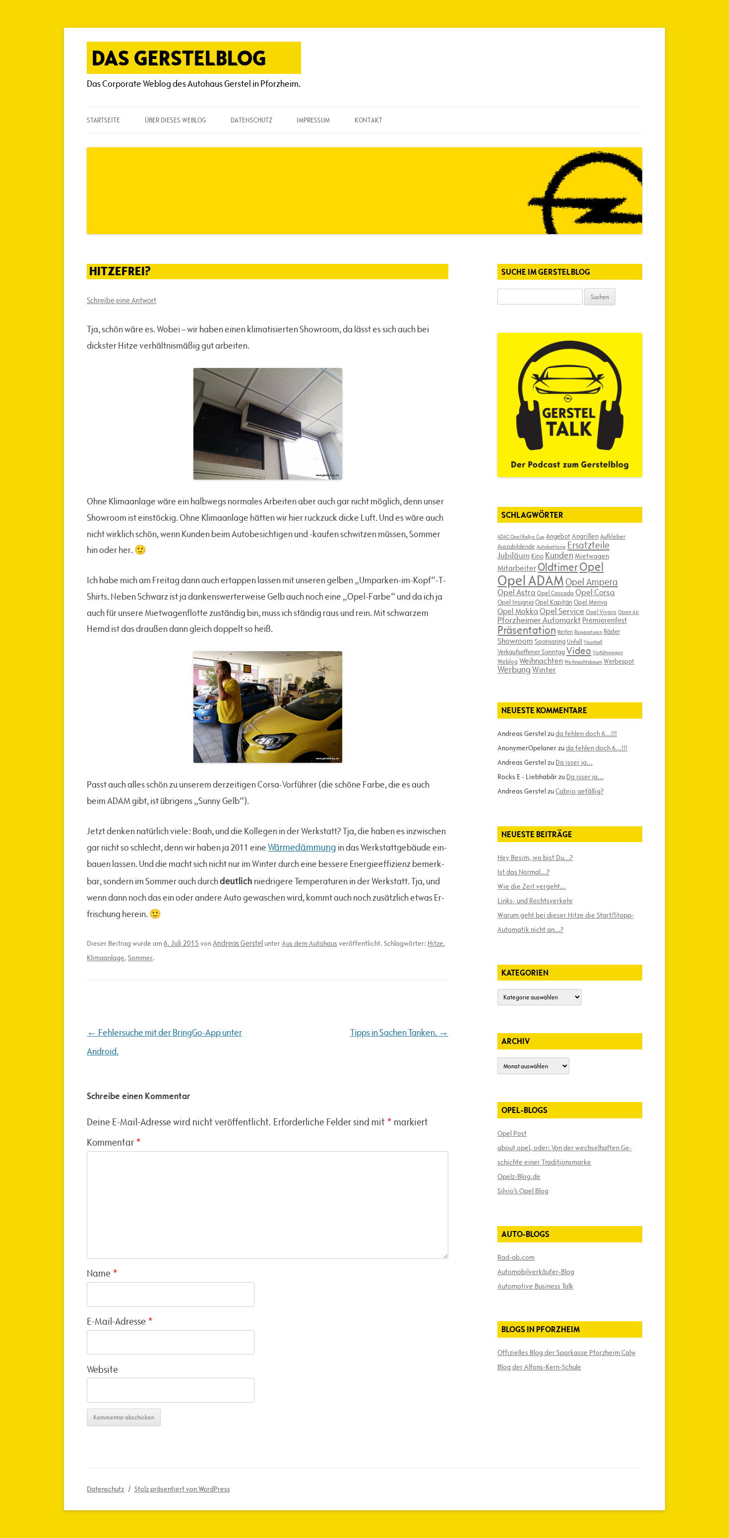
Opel (591, 566)
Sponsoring (550, 641)
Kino (537, 556)
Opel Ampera (591, 582)
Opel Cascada (555, 593)
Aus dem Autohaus (309, 943)
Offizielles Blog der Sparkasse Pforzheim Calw (566, 1352)
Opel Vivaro (601, 611)
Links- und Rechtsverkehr (535, 900)
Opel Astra (516, 592)
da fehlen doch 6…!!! (586, 733)
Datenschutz (251, 120)
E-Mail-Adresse (120, 1321)
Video (578, 651)
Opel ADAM (530, 580)
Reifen (565, 631)
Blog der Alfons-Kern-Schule (539, 1366)
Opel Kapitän (553, 602)
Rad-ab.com (516, 1257)
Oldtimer (558, 567)
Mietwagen (592, 556)
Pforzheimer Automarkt (539, 620)
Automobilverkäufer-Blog (535, 1271)
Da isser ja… (574, 762)
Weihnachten (541, 661)
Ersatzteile (588, 545)
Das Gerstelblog (179, 57)
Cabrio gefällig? (579, 791)
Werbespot (619, 661)
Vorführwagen (608, 652)
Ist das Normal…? (523, 871)
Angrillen (585, 536)
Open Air (628, 611)
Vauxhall (593, 641)
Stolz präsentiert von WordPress (182, 1488)
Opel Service (562, 611)
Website (102, 1369)
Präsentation (526, 630)
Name (102, 1273)
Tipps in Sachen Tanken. (399, 1032)
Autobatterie (551, 546)
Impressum (313, 120)
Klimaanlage (105, 957)
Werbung (514, 669)
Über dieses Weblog (175, 120)
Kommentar (114, 1142)
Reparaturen (588, 631)
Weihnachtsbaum (583, 661)
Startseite (103, 120)
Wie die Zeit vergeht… (531, 886)
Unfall (574, 641)
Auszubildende (516, 546)
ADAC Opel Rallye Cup (521, 536)
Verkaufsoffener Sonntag (531, 651)
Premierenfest (604, 620)
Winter (544, 669)
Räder (612, 631)
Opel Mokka (517, 611)
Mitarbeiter (516, 568)
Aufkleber (612, 536)
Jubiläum (513, 555)
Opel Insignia (515, 602)
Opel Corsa (595, 592)
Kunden (559, 555)
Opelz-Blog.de (519, 1176)
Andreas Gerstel (238, 943)
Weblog (507, 661)
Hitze (435, 943)
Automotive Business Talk (535, 1286)
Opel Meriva (590, 602)
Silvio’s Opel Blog (522, 1190)
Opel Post (512, 1133)
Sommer (140, 957)
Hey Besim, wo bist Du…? (535, 857)
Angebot (558, 536)
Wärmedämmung (302, 847)
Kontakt (368, 120)
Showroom (515, 641)
